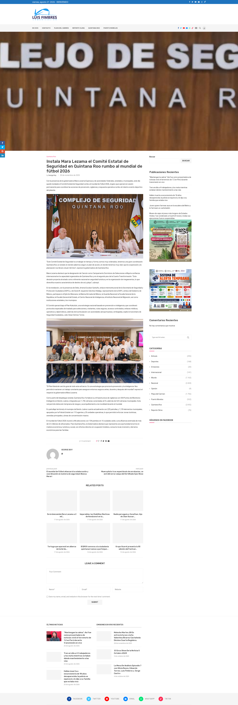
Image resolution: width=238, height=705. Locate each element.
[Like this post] (98, 441)
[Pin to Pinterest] (106, 441)
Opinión (171, 389)
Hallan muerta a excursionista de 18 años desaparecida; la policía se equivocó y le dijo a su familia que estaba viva (168, 197)
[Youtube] (195, 2)
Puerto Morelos (111, 28)
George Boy (52, 175)
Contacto (46, 28)
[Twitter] (192, 2)
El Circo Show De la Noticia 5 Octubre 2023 (127, 651)
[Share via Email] (108, 441)
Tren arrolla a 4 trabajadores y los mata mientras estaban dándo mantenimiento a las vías (77, 657)
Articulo (171, 356)
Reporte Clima (78, 28)
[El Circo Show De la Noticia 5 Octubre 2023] (104, 654)
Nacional (171, 383)
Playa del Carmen (61, 28)
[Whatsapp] (202, 2)
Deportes (171, 362)
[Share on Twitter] (103, 441)
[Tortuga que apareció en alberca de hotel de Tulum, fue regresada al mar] (61, 533)
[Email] (199, 2)
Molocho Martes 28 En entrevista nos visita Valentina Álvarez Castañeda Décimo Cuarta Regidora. (127, 636)
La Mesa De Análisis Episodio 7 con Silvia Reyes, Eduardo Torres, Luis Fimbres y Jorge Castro (127, 669)
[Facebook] (189, 2)
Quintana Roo (94, 28)
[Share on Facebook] (101, 441)
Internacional (171, 372)
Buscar (152, 157)
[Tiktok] (205, 2)
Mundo (171, 378)
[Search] (200, 28)
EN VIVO (35, 28)
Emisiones (171, 367)
